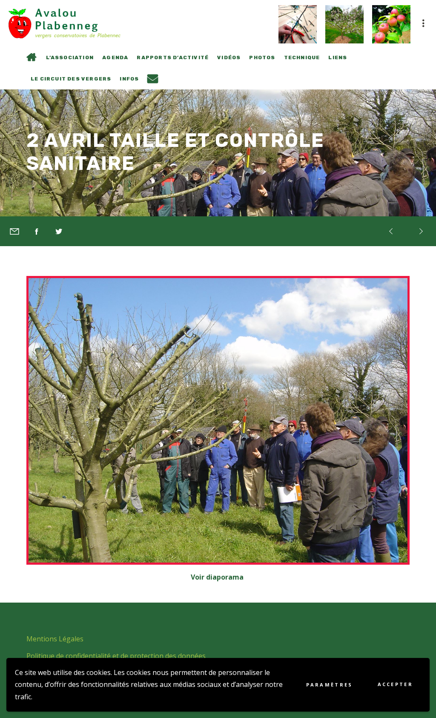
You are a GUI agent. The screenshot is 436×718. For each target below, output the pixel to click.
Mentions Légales (54, 638)
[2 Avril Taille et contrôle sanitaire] (14, 231)
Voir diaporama (218, 577)
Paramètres (329, 684)
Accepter (395, 684)
